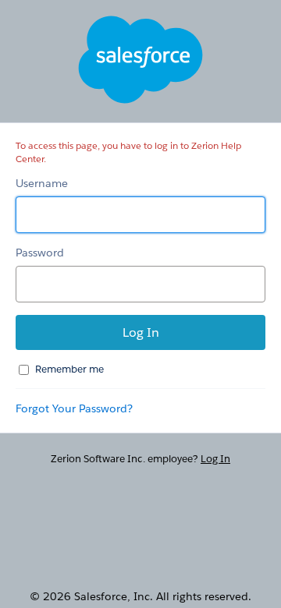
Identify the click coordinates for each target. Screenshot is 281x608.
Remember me (69, 369)
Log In (215, 458)
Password (40, 253)
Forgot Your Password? (74, 408)
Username (42, 183)
